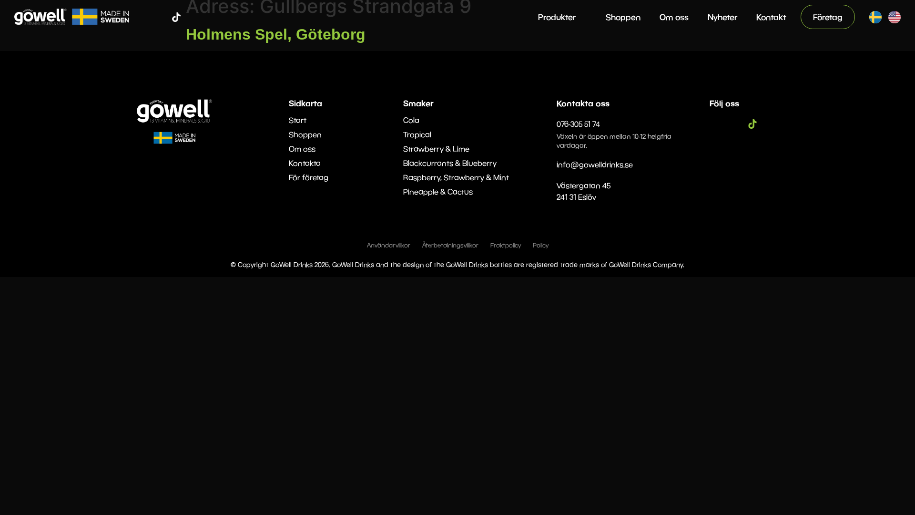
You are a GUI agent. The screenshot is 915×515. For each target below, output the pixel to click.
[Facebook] (147, 17)
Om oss (674, 17)
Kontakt (771, 17)
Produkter (557, 17)
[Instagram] (162, 17)
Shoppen (623, 17)
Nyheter (722, 17)
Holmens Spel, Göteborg (276, 34)
